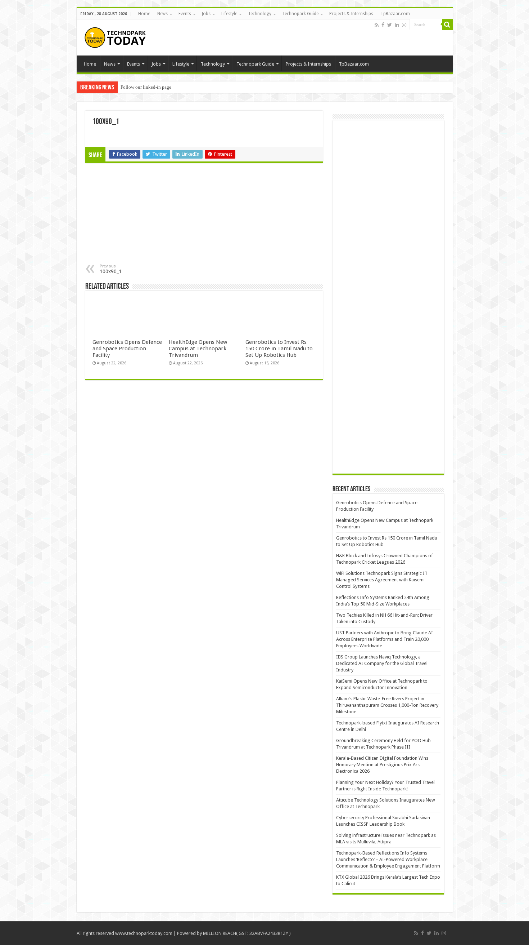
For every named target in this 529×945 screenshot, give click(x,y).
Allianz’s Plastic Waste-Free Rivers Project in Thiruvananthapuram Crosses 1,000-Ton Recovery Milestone (387, 705)
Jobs (206, 13)
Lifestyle (229, 13)
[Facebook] (383, 25)
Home (144, 13)
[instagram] (404, 25)
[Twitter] (389, 25)
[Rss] (376, 25)
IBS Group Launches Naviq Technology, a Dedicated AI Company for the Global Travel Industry (382, 663)
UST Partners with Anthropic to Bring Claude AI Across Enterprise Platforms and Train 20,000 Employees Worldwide (384, 639)
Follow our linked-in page (146, 87)
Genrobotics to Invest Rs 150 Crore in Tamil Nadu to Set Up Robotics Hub (279, 348)
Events (184, 13)
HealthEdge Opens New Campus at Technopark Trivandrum (198, 348)
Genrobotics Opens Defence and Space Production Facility (127, 348)
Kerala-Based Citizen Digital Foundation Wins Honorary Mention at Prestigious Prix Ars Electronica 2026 (382, 764)
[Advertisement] (145, 215)
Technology (259, 13)
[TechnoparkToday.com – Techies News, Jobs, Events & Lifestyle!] (116, 37)
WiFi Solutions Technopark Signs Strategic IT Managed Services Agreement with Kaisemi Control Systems (382, 580)
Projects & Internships (351, 13)
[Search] (447, 24)
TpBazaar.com (395, 13)
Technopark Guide (300, 13)
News (162, 13)
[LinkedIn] (397, 25)
